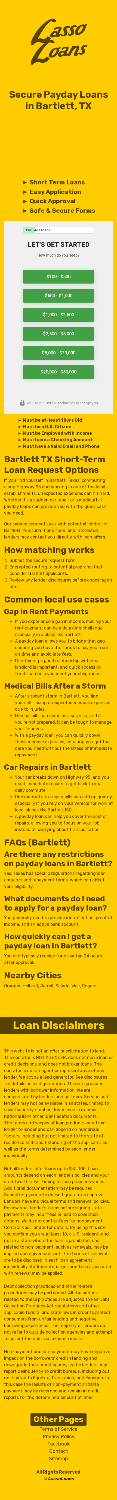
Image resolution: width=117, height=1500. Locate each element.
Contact (58, 1451)
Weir (76, 985)
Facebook (58, 1444)
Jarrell (46, 985)
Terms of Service (58, 1429)
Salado (62, 985)
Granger (12, 985)
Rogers (89, 985)
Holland (30, 985)
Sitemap (58, 1459)
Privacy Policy (59, 1437)
